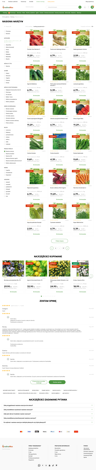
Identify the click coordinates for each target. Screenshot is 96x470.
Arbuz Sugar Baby (78, 118)
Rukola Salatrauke (78, 153)
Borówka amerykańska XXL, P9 (12, 280)
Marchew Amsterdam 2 (79, 188)
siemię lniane (35, 390)
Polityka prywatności (34, 458)
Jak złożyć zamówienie (87, 449)
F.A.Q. (56, 456)
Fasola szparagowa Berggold (35, 118)
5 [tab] (48, 296)
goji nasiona (66, 393)
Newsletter (58, 448)
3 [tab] (45, 296)
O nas (3, 1)
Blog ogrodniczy (90, 1)
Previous (5, 276)
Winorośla (67, 12)
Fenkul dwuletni (54, 153)
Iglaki (37, 12)
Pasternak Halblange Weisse (58, 49)
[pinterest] (56, 465)
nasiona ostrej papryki (23, 390)
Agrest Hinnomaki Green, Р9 (34, 280)
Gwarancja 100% (88, 455)
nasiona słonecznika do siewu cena (27, 393)
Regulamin (31, 460)
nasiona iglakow (55, 393)
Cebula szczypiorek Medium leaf (59, 118)
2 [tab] (43, 296)
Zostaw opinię (57, 382)
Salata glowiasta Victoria (80, 49)
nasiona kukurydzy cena (9, 393)
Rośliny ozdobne (30, 12)
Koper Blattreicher (78, 222)
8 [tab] (54, 296)
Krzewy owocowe (59, 12)
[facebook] (42, 465)
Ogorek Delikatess (32, 84)
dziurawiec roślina (43, 393)
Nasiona (73, 12)
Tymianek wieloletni (55, 222)
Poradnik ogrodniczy (60, 450)
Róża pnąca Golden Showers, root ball (59, 280)
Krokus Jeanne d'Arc (79, 280)
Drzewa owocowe (49, 12)
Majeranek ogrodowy (32, 188)
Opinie (85, 457)
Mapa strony (58, 454)
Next (91, 276)
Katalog (5, 12)
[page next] (67, 248)
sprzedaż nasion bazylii (9, 390)
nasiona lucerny (56, 390)
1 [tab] (41, 296)
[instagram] (46, 465)
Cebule (41, 12)
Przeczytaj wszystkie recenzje (39, 382)
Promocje (13, 12)
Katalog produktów (33, 448)
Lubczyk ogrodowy (78, 84)
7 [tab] (52, 296)
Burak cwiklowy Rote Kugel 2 (58, 188)
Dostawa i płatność (13, 1)
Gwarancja (23, 1)
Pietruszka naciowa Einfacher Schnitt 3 (58, 84)
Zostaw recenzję (40, 1)
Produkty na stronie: (86, 26)
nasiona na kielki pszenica (70, 390)
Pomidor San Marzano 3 (33, 49)
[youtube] (49, 465)
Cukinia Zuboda (31, 153)
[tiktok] (53, 465)
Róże (23, 12)
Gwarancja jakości (88, 453)
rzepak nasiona (45, 390)
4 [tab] (47, 296)
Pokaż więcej (59, 241)
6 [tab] (50, 296)
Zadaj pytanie (51, 1)
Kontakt (31, 1)
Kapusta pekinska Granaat (34, 222)
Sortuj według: (29, 26)
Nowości (19, 12)
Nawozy (79, 12)
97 (63, 248)
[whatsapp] (39, 465)
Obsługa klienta (32, 454)
